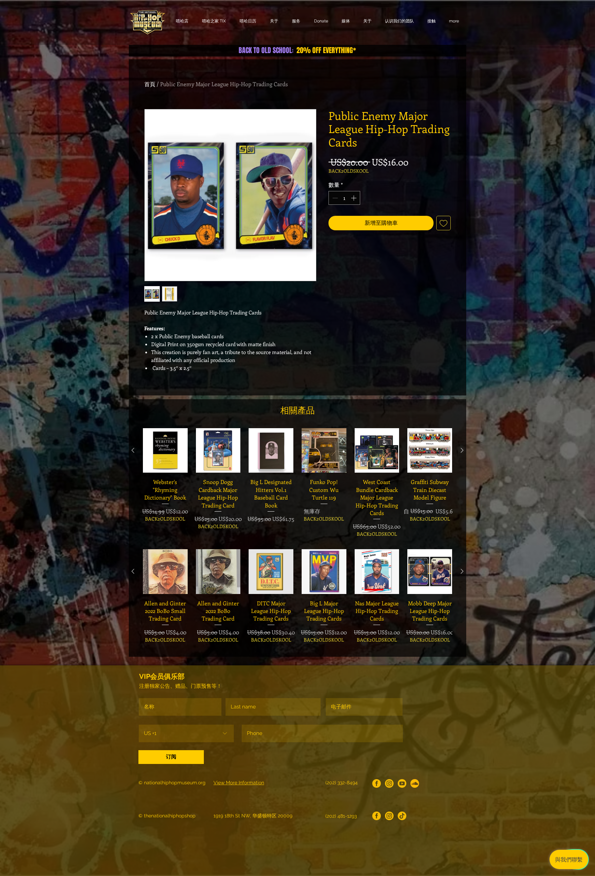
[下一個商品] (462, 450)
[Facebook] (376, 783)
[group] (297, 483)
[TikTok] (402, 816)
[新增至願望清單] (443, 223)
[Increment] (354, 197)
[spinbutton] (344, 197)
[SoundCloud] (414, 783)
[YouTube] (402, 783)
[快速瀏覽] (165, 450)
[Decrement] (334, 197)
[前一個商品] (133, 450)
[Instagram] (389, 783)
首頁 (149, 84)
